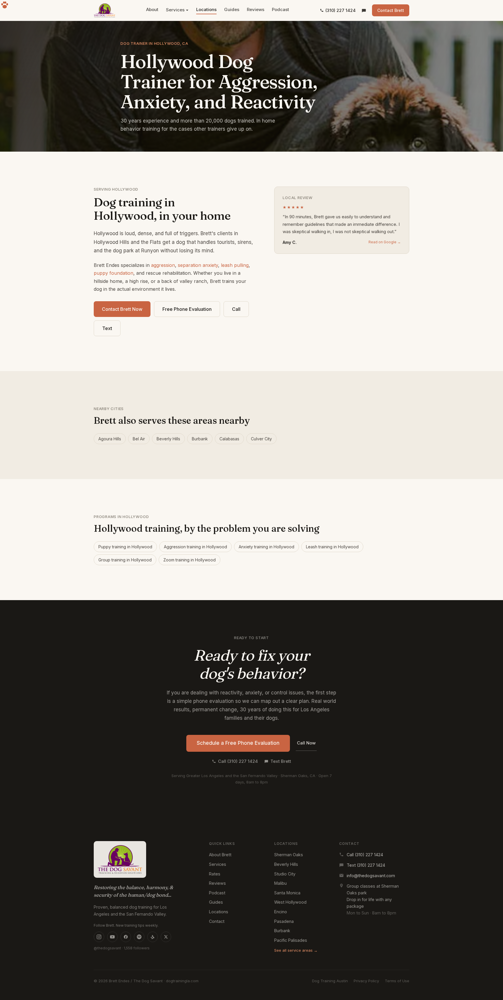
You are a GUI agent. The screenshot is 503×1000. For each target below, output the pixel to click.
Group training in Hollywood (125, 559)
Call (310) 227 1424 (238, 761)
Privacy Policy (366, 980)
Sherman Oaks (288, 854)
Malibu (280, 883)
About (152, 9)
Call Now (306, 743)
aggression (163, 265)
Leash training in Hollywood (332, 546)
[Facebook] (126, 937)
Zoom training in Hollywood (189, 559)
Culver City (261, 438)
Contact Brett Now (122, 309)
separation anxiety (198, 265)
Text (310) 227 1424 (366, 865)
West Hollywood (290, 902)
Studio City (284, 873)
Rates (214, 873)
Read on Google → (385, 242)
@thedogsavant (107, 948)
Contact (216, 921)
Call (236, 309)
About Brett (220, 854)
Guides (231, 9)
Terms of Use (397, 980)
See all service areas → (296, 950)
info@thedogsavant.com (371, 875)
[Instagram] (99, 937)
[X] (166, 937)
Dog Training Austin (330, 980)
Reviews (255, 9)
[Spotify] (139, 937)
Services (175, 10)
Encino (280, 911)
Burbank (200, 438)
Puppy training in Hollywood (125, 546)
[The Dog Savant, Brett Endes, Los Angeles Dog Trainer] (104, 10)
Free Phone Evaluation (187, 309)
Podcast (280, 9)
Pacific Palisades (290, 940)
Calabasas (229, 438)
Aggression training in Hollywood (195, 546)
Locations (206, 9)
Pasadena (284, 921)
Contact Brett (390, 10)
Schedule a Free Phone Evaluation (238, 743)
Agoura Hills (109, 438)
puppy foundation (113, 273)
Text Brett (280, 761)
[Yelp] (152, 937)
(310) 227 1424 (340, 10)
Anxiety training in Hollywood (266, 546)
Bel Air (139, 438)
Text (107, 328)
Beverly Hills (168, 438)
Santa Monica (287, 892)
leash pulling (235, 265)
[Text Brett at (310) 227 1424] (364, 10)
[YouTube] (112, 937)
